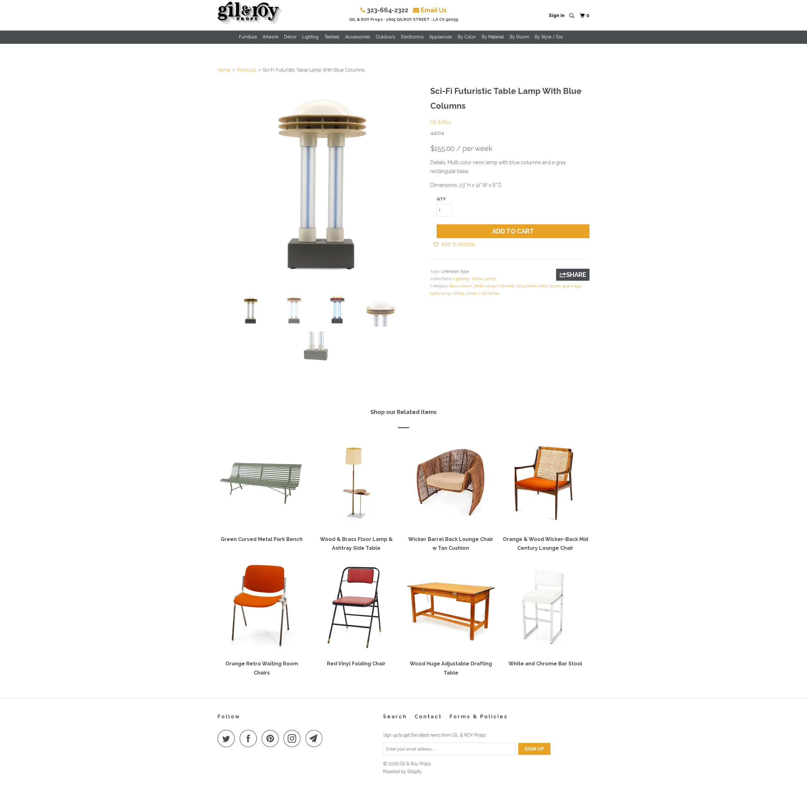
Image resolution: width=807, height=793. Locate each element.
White (458, 293)
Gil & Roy (440, 122)
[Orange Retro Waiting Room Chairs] (262, 609)
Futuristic (506, 286)
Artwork (270, 36)
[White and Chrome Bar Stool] (545, 609)
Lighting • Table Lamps (474, 278)
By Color (467, 36)
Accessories (357, 36)
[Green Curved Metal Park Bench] (262, 484)
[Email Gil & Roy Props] (315, 738)
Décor (290, 36)
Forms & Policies (479, 717)
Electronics (412, 36)
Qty (441, 199)
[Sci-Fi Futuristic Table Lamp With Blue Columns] (321, 186)
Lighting (310, 36)
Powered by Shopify (402, 771)
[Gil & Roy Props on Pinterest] (272, 738)
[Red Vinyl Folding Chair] (356, 609)
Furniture (248, 36)
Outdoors (385, 36)
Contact (428, 717)
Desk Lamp (484, 286)
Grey (521, 286)
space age (571, 286)
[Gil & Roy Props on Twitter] (228, 738)
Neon (532, 286)
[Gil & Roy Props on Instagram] (293, 738)
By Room (519, 36)
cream (466, 286)
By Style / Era (549, 36)
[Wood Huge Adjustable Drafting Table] (451, 609)
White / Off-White (482, 293)
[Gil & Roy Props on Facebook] (250, 738)
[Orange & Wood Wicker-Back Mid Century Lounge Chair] (545, 484)
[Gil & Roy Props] (250, 13)
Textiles (332, 36)
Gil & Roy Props (415, 763)
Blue (453, 286)
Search (395, 717)
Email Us (434, 10)
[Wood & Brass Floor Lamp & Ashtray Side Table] (356, 484)
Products (246, 70)
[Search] (572, 16)
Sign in (557, 15)
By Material (493, 36)
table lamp (440, 293)
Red (543, 286)
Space (554, 286)
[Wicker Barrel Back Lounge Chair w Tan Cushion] (451, 484)
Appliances (440, 36)
